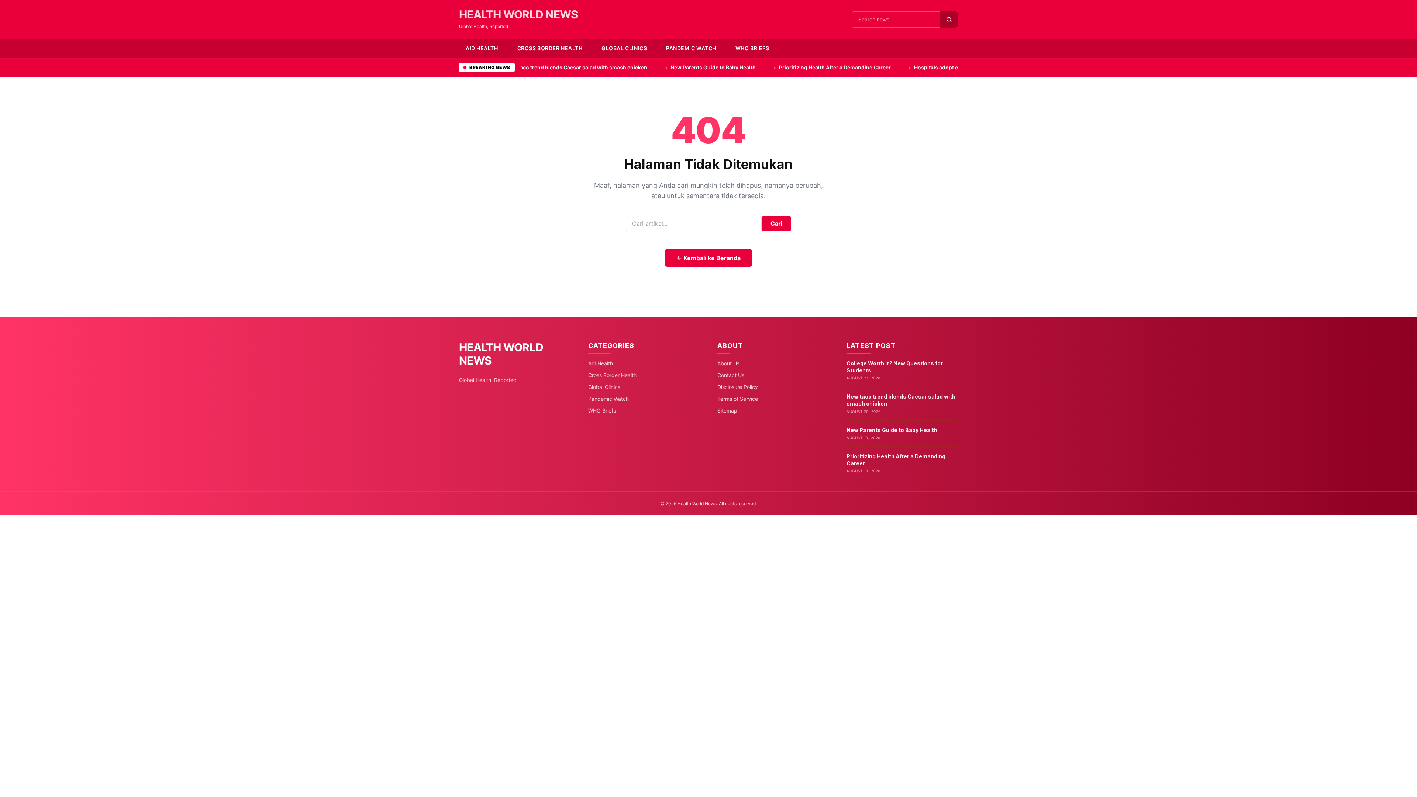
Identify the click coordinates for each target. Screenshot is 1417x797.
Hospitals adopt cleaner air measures (891, 67)
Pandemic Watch (691, 48)
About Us (728, 363)
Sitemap (727, 410)
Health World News (518, 14)
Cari (776, 223)
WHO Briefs (752, 48)
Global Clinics (624, 48)
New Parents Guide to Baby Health (643, 67)
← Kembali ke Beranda (708, 258)
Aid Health (482, 48)
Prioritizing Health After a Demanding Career (765, 67)
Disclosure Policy (737, 387)
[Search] (949, 19)
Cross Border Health (550, 48)
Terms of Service (737, 399)
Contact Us (730, 375)
